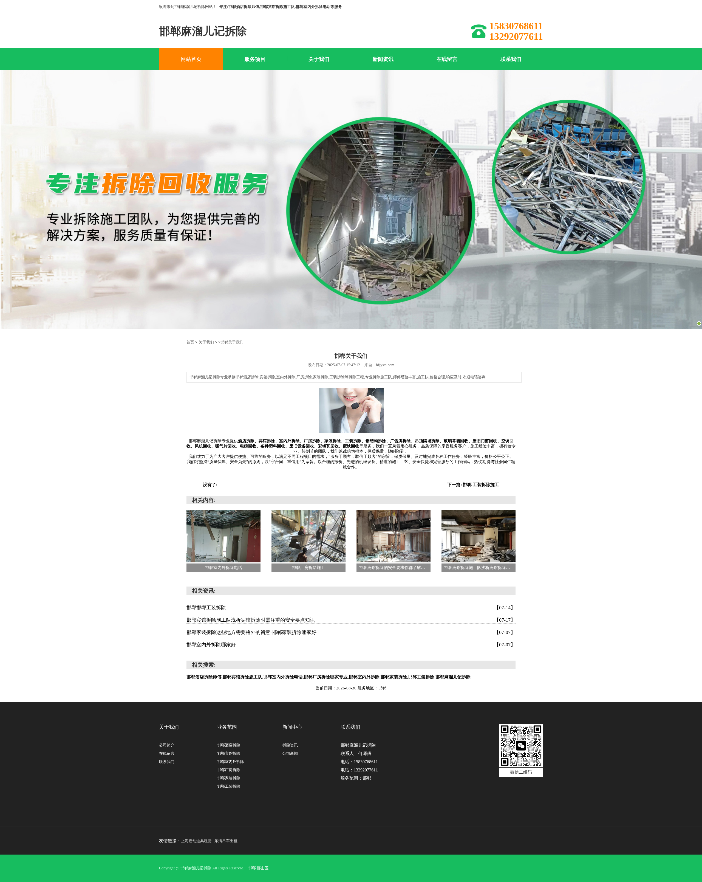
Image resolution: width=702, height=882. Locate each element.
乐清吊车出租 (225, 841)
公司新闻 (290, 753)
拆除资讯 (290, 745)
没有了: (210, 484)
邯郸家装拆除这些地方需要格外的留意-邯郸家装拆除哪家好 (351, 632)
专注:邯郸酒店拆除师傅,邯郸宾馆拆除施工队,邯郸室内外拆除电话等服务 (280, 7)
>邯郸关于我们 (231, 342)
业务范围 (227, 727)
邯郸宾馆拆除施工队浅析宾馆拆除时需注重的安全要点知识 (351, 620)
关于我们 (206, 342)
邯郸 (252, 868)
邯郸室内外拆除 (230, 762)
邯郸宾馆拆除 (228, 753)
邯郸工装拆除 (228, 786)
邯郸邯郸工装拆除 (351, 607)
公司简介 (166, 745)
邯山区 (262, 868)
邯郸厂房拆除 (228, 770)
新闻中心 (292, 727)
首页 (190, 342)
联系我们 (166, 762)
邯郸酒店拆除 (228, 745)
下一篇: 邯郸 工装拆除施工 (473, 484)
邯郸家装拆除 (228, 778)
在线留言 (166, 753)
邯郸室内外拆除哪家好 (351, 644)
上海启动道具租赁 (196, 841)
